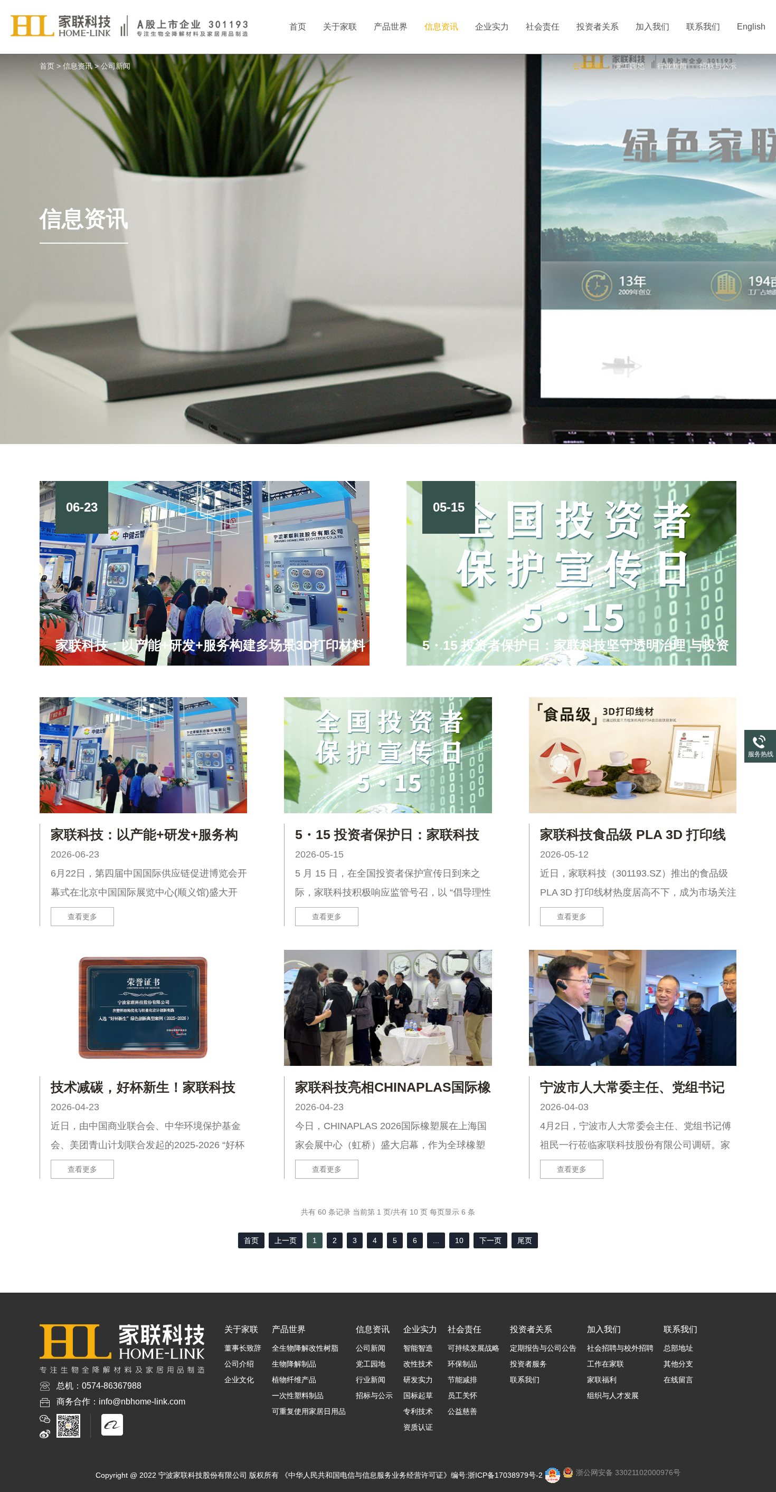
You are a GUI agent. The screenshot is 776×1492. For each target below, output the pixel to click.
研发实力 (418, 1379)
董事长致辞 (242, 1348)
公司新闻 (115, 66)
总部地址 (678, 1348)
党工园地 (630, 66)
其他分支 (678, 1364)
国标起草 (418, 1395)
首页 (297, 26)
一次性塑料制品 (298, 1395)
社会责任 (543, 26)
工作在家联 (605, 1364)
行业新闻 (672, 66)
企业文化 (239, 1379)
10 (459, 1240)
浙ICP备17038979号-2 (505, 1475)
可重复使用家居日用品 (309, 1411)
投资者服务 (528, 1364)
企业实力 (492, 26)
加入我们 (652, 26)
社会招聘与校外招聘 (620, 1348)
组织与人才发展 (613, 1395)
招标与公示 (717, 66)
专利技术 (418, 1411)
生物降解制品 (294, 1364)
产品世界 (391, 26)
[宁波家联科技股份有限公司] (131, 27)
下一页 (490, 1240)
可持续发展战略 (473, 1348)
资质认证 (418, 1427)
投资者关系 (597, 26)
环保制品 (462, 1364)
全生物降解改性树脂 (305, 1348)
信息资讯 (441, 26)
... (436, 1240)
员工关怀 (462, 1395)
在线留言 (678, 1379)
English (751, 26)
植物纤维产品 (294, 1379)
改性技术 (418, 1364)
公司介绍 (239, 1364)
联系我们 (703, 26)
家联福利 (602, 1379)
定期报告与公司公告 (543, 1348)
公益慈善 (462, 1411)
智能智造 (418, 1348)
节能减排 (462, 1379)
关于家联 (340, 26)
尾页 (524, 1240)
